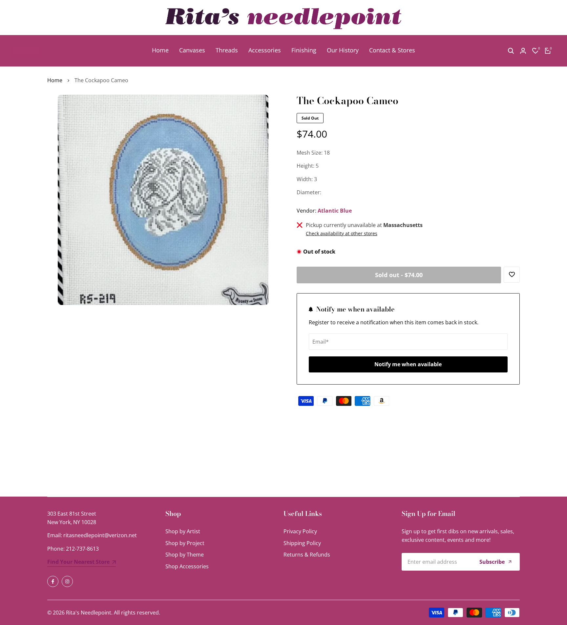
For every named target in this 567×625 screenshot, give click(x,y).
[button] (512, 275)
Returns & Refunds (307, 554)
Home (54, 80)
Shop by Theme (184, 554)
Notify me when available (408, 364)
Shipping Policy (302, 543)
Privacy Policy (300, 531)
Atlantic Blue (335, 210)
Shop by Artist (182, 531)
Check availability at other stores (341, 233)
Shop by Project (184, 543)
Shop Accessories (187, 566)
